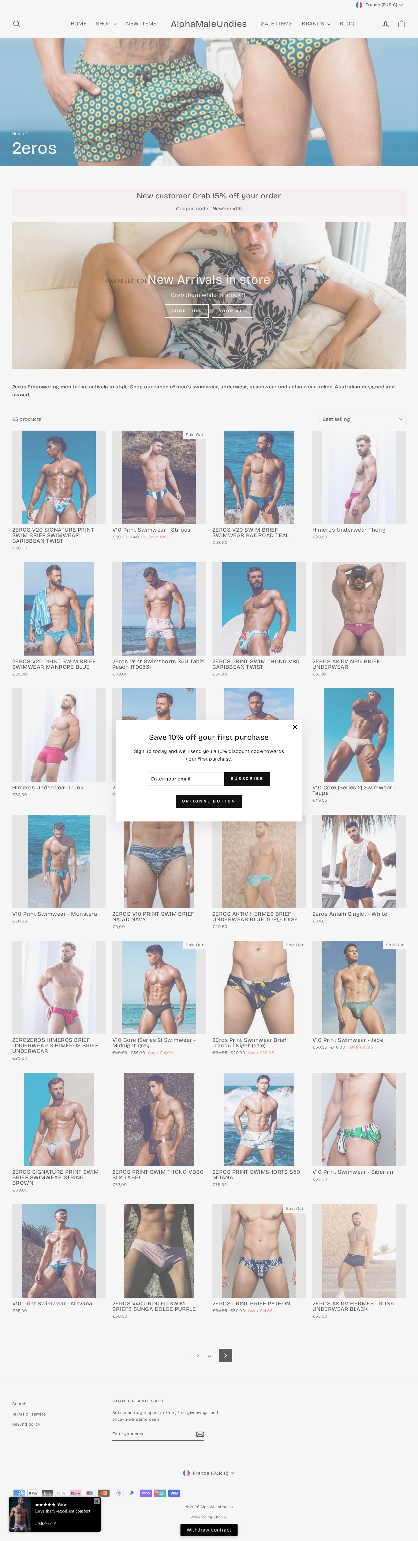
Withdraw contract (209, 1530)
